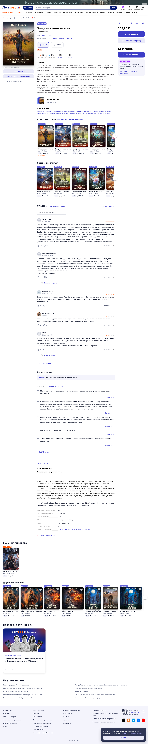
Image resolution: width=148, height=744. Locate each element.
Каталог (29, 8)
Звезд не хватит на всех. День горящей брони (80, 149)
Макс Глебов (42, 151)
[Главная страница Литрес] (11, 7)
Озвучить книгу (38, 730)
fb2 (63, 529)
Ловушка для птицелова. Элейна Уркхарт (89, 688)
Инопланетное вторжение (91, 111)
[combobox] (72, 7)
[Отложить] (51, 127)
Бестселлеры (67, 713)
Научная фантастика (89, 113)
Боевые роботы (57, 111)
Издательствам (38, 710)
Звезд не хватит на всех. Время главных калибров (97, 191)
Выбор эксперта (10, 655)
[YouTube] (143, 720)
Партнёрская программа (42, 723)
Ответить (106, 246)
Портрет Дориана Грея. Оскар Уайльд (16, 685)
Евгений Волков (8, 573)
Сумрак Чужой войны (93, 611)
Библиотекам (37, 717)
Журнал (127, 12)
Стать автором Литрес (41, 726)
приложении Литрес (137, 712)
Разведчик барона (109, 611)
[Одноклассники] (128, 720)
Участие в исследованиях (12, 720)
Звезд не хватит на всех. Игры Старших (63, 149)
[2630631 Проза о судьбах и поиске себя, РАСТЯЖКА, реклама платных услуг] (74, 2)
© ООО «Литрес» (74, 740)
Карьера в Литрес (9, 717)
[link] (73, 219)
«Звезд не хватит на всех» (63, 38)
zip (89, 529)
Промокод (19, 12)
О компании (7, 710)
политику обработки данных (132, 733)
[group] (76, 220)
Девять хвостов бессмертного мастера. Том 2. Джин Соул (22, 695)
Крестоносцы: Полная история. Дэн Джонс (89, 698)
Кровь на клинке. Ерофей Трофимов (15, 691)
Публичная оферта (99, 710)
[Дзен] (123, 720)
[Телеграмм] (133, 720)
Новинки (29, 12)
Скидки (48, 12)
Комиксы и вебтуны (115, 12)
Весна (19, 655)
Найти (113, 8)
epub (59, 529)
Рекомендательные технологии (104, 722)
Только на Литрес (103, 113)
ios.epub (74, 529)
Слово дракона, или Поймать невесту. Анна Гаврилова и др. (95, 695)
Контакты (6, 713)
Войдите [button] (42, 377)
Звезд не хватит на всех (46, 149)
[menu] (51, 212)
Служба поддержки (10, 723)
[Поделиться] (143, 23)
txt (86, 529)
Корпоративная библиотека (43, 733)
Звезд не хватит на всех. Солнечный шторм (114, 191)
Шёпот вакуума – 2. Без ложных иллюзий (11, 611)
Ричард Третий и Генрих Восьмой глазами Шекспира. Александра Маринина (101, 685)
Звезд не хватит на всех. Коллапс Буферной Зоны (98, 149)
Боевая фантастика (44, 111)
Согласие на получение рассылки (104, 719)
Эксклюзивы (78, 12)
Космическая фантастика (46, 113)
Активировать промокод (71, 710)
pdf (83, 529)
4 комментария (50, 355)
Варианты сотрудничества (42, 720)
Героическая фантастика (72, 111)
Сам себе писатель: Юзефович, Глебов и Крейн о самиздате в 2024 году (24, 659)
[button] (18, 71)
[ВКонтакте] (138, 720)
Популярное (39, 12)
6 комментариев (50, 283)
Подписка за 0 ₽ (7, 12)
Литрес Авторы (75, 113)
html (69, 529)
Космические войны (62, 113)
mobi (79, 529)
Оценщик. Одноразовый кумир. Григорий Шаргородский (22, 688)
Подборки (57, 12)
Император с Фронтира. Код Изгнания (11, 571)
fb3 (66, 529)
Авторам (36, 713)
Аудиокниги (67, 12)
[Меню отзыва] (112, 246)
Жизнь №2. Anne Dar (82, 691)
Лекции (103, 12)
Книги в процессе (91, 12)
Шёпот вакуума (49, 611)
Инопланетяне (106, 111)
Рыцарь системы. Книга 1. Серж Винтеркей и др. (19, 698)
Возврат (6, 726)
